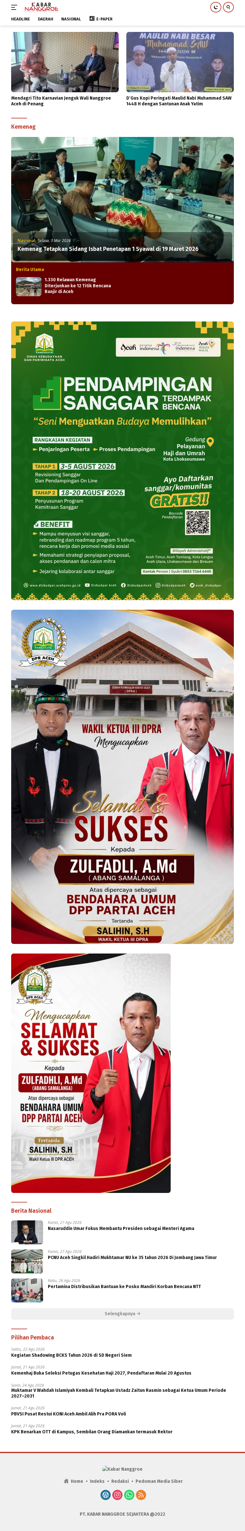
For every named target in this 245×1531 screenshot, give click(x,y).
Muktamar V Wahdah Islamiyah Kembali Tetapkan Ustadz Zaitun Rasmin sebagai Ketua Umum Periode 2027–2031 (118, 1393)
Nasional (26, 240)
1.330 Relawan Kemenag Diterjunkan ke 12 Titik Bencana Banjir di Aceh (78, 285)
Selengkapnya (120, 1313)
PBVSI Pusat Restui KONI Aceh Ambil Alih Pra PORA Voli (68, 1414)
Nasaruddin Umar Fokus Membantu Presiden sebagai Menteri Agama (121, 1228)
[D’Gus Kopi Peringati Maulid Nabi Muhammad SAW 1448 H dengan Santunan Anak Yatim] (180, 62)
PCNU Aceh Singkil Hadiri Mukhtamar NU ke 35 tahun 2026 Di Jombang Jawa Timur (132, 1257)
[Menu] (15, 7)
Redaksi (120, 1481)
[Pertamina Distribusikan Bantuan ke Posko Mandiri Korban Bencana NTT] (27, 1290)
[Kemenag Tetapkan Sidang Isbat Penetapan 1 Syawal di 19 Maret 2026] (122, 199)
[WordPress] (105, 1495)
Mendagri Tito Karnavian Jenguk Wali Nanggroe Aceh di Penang (61, 101)
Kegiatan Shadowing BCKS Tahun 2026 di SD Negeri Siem (71, 1355)
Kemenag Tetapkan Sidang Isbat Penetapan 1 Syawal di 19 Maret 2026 (108, 249)
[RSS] (141, 1495)
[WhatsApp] (129, 1495)
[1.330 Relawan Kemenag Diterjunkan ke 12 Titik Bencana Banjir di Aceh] (28, 286)
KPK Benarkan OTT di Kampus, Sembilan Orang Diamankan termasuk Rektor (92, 1432)
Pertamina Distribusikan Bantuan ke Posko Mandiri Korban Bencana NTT (124, 1286)
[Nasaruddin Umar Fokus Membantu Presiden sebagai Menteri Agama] (27, 1232)
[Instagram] (117, 1495)
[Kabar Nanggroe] (40, 7)
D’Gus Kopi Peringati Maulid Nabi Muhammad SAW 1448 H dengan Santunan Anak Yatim (179, 101)
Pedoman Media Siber (159, 1481)
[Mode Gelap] (215, 7)
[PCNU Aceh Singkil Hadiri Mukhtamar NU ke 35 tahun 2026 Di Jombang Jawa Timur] (27, 1261)
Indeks (97, 1481)
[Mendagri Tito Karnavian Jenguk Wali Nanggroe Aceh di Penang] (65, 62)
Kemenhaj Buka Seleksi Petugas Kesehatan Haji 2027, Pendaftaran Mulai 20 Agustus (101, 1373)
